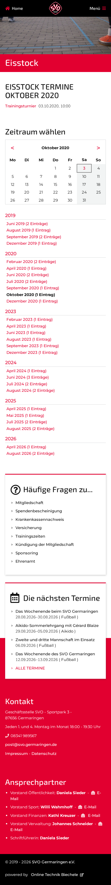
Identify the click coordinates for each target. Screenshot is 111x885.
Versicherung (28, 527)
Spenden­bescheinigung (38, 510)
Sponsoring (26, 553)
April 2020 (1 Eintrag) (26, 268)
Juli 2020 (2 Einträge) (26, 281)
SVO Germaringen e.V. (53, 861)
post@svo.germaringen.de (31, 744)
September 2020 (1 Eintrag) (32, 287)
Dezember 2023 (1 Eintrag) (32, 352)
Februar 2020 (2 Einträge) (31, 261)
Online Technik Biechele (54, 874)
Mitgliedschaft (29, 502)
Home (17, 8)
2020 (11, 254)
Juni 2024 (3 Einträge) (27, 377)
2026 (10, 439)
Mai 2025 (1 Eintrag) (25, 415)
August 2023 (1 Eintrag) (28, 339)
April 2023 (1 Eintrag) (26, 326)
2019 (10, 215)
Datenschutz (44, 753)
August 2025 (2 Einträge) (30, 428)
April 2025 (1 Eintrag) (26, 408)
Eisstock (21, 62)
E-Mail (90, 806)
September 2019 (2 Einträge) (33, 236)
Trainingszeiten (30, 536)
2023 (10, 311)
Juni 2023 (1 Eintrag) (25, 332)
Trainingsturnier (20, 105)
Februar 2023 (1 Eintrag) (29, 319)
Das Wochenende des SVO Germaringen (55, 653)
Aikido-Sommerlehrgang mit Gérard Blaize (57, 625)
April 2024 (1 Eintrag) (26, 370)
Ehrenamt (25, 561)
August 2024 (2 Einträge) (30, 390)
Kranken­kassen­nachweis (39, 519)
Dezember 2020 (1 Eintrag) (32, 301)
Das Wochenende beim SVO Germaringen (56, 611)
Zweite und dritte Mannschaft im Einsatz (55, 639)
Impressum (16, 753)
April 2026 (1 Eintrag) (26, 446)
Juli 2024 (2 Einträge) (26, 383)
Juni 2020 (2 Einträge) (27, 274)
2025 (10, 401)
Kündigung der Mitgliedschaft (44, 544)
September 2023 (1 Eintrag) (32, 345)
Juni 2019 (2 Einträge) (27, 223)
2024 (11, 362)
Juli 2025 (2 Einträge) (26, 421)
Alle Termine (30, 668)
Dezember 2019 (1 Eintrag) (31, 243)
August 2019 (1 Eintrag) (28, 230)
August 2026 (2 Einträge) (30, 453)
